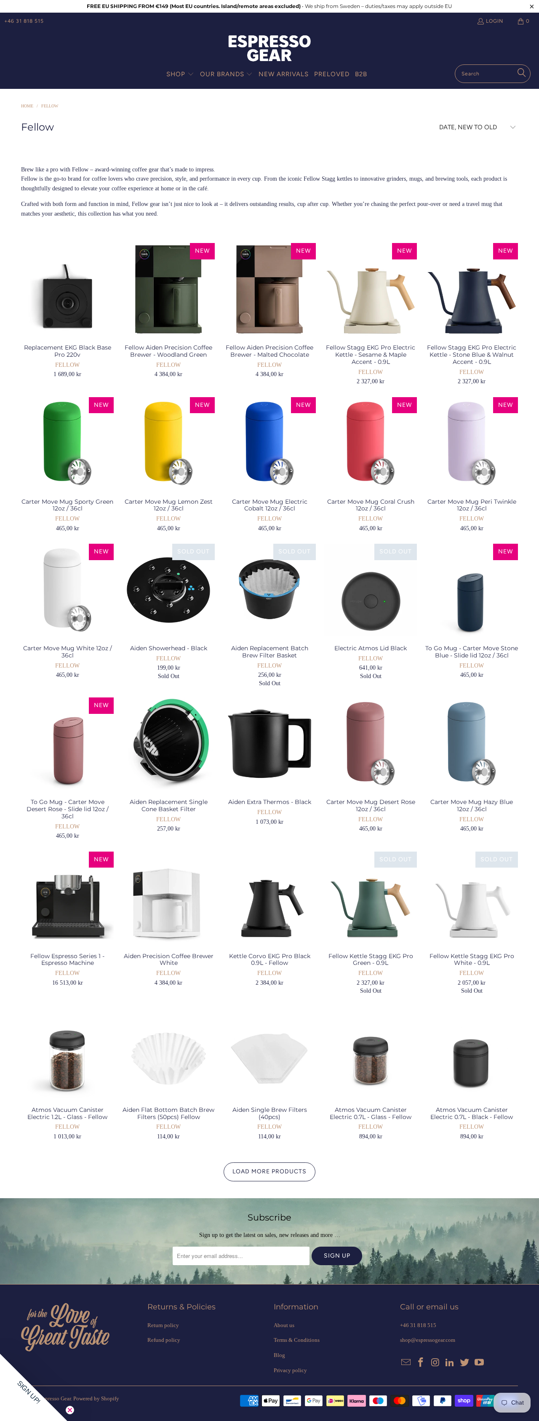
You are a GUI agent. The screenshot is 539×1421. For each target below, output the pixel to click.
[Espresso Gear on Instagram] (435, 1362)
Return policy (163, 1325)
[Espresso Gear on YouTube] (479, 1362)
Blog (279, 1355)
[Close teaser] (70, 1410)
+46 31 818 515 (24, 21)
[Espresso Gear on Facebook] (421, 1362)
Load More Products (269, 1171)
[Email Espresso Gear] (406, 1362)
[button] (180, 74)
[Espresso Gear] (269, 49)
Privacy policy (290, 1370)
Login (494, 21)
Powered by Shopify (96, 1398)
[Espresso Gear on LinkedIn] (450, 1362)
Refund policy (163, 1340)
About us (284, 1325)
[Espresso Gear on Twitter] (465, 1362)
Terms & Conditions (297, 1340)
